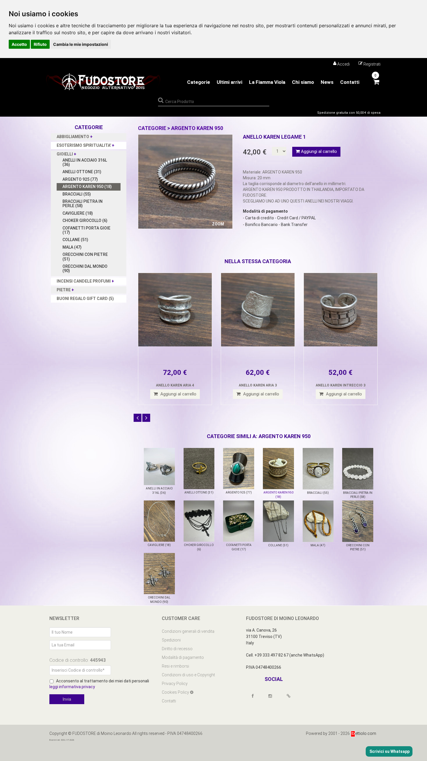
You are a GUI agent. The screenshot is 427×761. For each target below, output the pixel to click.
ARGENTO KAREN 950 (197, 128)
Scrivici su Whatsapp (389, 751)
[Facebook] (255, 696)
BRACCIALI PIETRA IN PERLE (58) (82, 203)
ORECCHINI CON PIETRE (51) (85, 256)
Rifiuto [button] (40, 44)
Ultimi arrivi (229, 82)
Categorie (198, 82)
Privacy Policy (175, 683)
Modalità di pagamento (183, 657)
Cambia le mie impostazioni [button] (80, 44)
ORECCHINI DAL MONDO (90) (84, 268)
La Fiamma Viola (267, 82)
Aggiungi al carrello (318, 151)
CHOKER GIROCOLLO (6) (84, 220)
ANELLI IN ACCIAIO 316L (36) (84, 162)
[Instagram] (272, 696)
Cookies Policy (176, 692)
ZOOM (218, 224)
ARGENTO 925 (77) (80, 179)
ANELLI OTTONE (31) (81, 171)
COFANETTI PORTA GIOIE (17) (86, 230)
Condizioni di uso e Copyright (188, 675)
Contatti (349, 82)
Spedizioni (171, 640)
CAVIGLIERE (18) (77, 213)
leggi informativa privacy (72, 686)
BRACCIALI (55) (76, 194)
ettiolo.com (365, 733)
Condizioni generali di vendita (188, 631)
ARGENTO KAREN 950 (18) (87, 186)
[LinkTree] (291, 696)
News (327, 82)
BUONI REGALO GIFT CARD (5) (85, 298)
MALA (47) (72, 247)
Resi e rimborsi (175, 666)
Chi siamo (303, 82)
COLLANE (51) (75, 239)
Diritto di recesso (177, 648)
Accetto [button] (19, 44)
